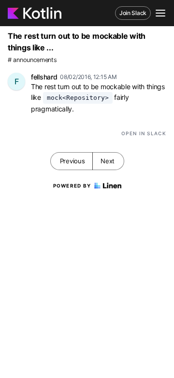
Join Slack (132, 12)
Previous (72, 161)
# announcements (32, 59)
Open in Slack (143, 133)
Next (108, 161)
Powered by (72, 186)
